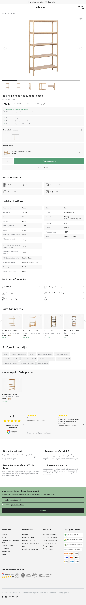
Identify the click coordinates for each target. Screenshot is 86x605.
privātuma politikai (17, 505)
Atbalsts (4, 537)
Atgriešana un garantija (30, 543)
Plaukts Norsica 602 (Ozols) (21, 152)
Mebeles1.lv (5, 13)
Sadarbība (5, 548)
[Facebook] (3, 597)
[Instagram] (7, 597)
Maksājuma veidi (28, 537)
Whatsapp (49, 549)
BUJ (23, 546)
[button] (43, 2)
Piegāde (25, 534)
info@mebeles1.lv (51, 540)
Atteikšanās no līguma (30, 549)
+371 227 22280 (51, 537)
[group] (38, 422)
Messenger (49, 546)
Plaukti (13, 13)
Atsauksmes (6, 551)
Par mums (5, 534)
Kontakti (4, 554)
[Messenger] (14, 597)
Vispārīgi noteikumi (70, 236)
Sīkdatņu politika (63, 593)
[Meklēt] (79, 7)
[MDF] (68, 217)
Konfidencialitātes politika (30, 593)
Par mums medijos (8, 545)
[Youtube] (10, 597)
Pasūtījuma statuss (28, 540)
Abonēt (43, 510)
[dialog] (21, 111)
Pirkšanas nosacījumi (48, 593)
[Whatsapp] (17, 597)
